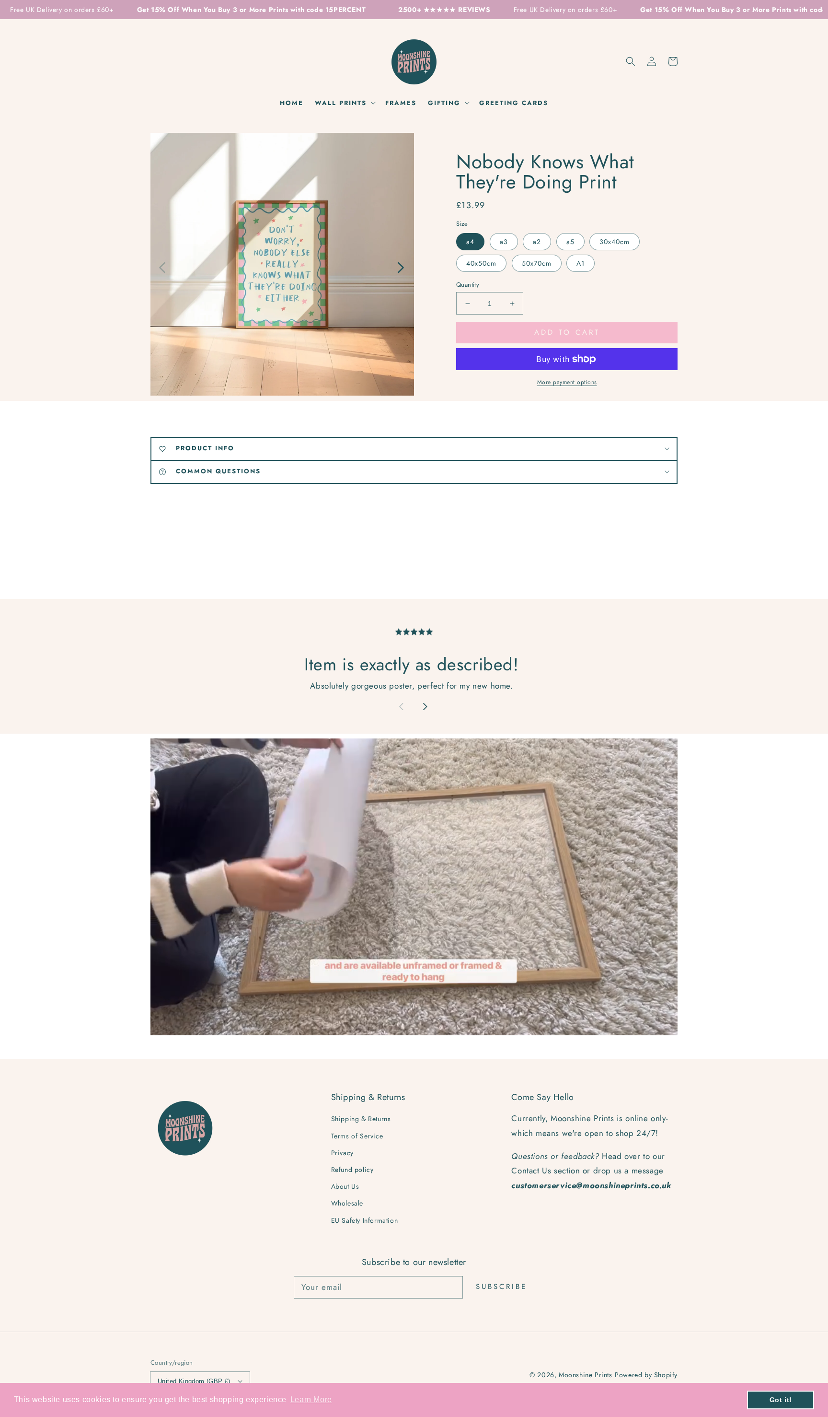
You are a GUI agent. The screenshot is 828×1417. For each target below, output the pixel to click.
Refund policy (352, 1169)
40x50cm (481, 263)
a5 (570, 241)
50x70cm (537, 263)
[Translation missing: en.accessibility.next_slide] (400, 266)
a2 (537, 241)
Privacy (342, 1153)
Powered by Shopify (646, 1375)
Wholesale (347, 1203)
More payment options (567, 382)
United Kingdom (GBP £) (194, 1381)
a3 (504, 241)
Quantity (467, 284)
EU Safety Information (364, 1220)
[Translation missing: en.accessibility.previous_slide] (162, 266)
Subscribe (501, 1286)
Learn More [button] (311, 1399)
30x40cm (614, 241)
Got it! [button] (781, 1400)
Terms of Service (357, 1136)
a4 (470, 241)
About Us (345, 1186)
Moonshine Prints (585, 1375)
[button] (630, 61)
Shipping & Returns (361, 1119)
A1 (580, 263)
